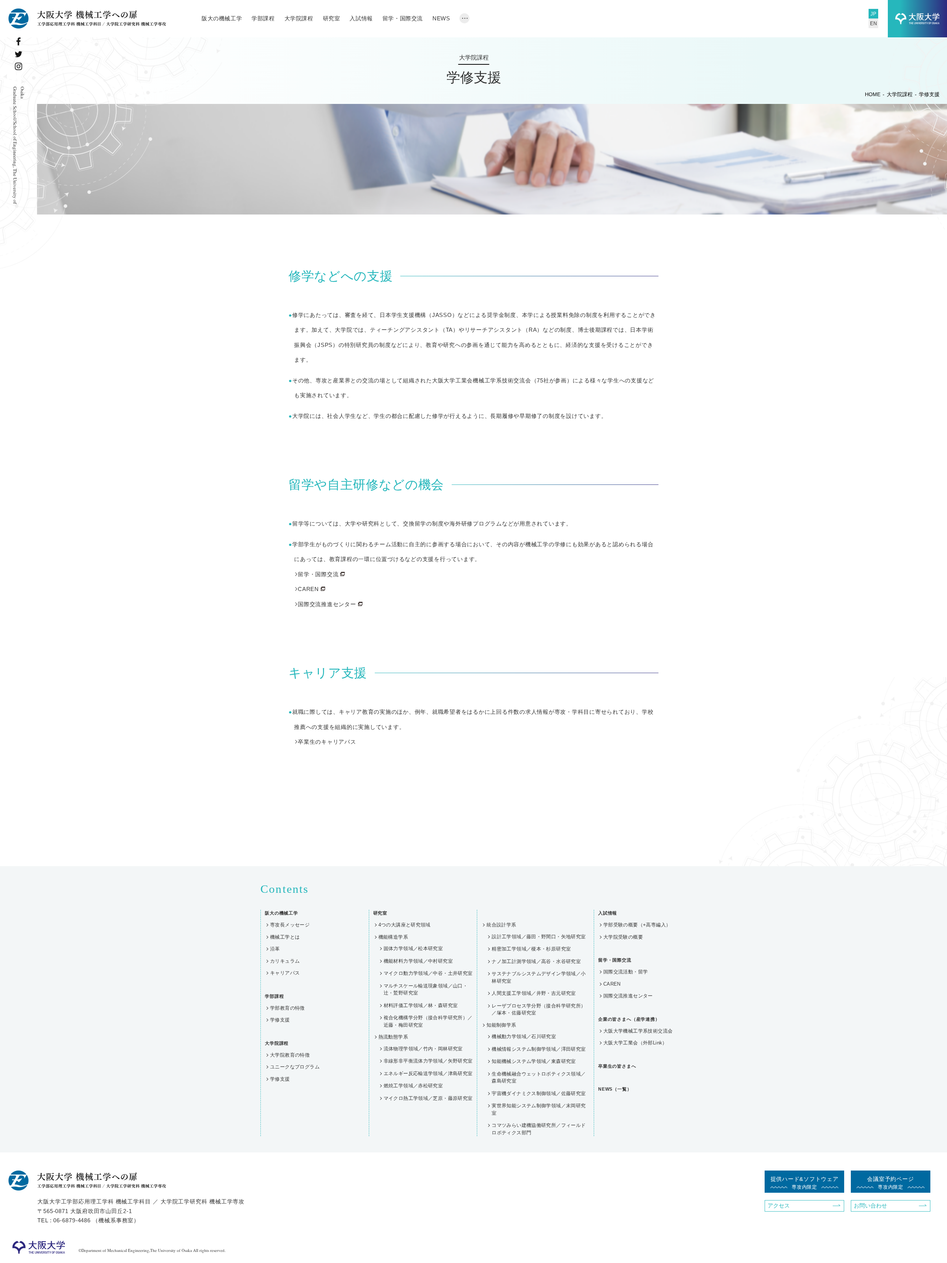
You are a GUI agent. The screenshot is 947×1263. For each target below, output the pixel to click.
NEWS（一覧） (615, 1089)
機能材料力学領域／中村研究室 (418, 961)
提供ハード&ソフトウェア (805, 1183)
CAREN (308, 589)
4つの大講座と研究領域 (404, 925)
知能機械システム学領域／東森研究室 (534, 1061)
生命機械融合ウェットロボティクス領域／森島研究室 (539, 1077)
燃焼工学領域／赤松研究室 (413, 1085)
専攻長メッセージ (290, 925)
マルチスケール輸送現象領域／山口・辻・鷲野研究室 (426, 989)
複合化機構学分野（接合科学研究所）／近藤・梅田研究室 (428, 1021)
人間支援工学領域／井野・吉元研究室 (534, 993)
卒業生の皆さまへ (617, 1066)
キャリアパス (285, 973)
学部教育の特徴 (287, 1008)
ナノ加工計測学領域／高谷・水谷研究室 (536, 961)
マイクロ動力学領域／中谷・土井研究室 (428, 973)
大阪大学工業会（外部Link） (635, 1043)
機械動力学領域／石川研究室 (524, 1036)
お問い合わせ (870, 1205)
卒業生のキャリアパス (327, 742)
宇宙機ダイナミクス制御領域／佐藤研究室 (539, 1093)
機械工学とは (285, 937)
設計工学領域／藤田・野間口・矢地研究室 (539, 936)
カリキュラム (285, 961)
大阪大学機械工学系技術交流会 (638, 1031)
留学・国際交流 (318, 574)
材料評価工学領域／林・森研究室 (421, 1005)
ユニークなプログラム (295, 1067)
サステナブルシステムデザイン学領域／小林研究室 (539, 977)
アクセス (779, 1205)
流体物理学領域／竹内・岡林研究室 (423, 1048)
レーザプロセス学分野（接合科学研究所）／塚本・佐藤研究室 (539, 1009)
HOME (872, 94)
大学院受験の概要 (623, 937)
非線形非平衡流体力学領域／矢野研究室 (428, 1061)
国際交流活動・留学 (625, 972)
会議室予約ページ (890, 1183)
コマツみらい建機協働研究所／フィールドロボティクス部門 (539, 1128)
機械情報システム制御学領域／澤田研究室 (539, 1049)
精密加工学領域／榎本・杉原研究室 (531, 949)
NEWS (441, 18)
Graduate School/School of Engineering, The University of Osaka (19, 145)
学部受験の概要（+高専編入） (637, 925)
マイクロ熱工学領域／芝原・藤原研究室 (428, 1098)
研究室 (331, 18)
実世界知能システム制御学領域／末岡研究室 (539, 1109)
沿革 (275, 949)
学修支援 (280, 1020)
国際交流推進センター (327, 604)
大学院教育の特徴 (290, 1055)
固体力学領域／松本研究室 (413, 948)
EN (873, 23)
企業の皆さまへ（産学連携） (629, 1019)
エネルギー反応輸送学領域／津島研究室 (428, 1073)
